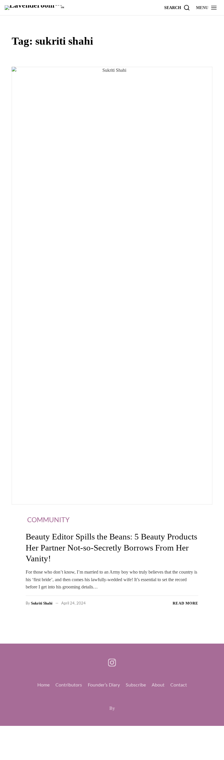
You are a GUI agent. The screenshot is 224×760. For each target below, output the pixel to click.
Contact (178, 685)
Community (48, 520)
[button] (207, 7)
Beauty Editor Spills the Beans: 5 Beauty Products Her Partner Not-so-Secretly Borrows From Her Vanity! (111, 547)
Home (43, 685)
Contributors (68, 685)
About (158, 685)
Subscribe (136, 685)
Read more (185, 603)
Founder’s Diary (104, 685)
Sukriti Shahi (41, 603)
